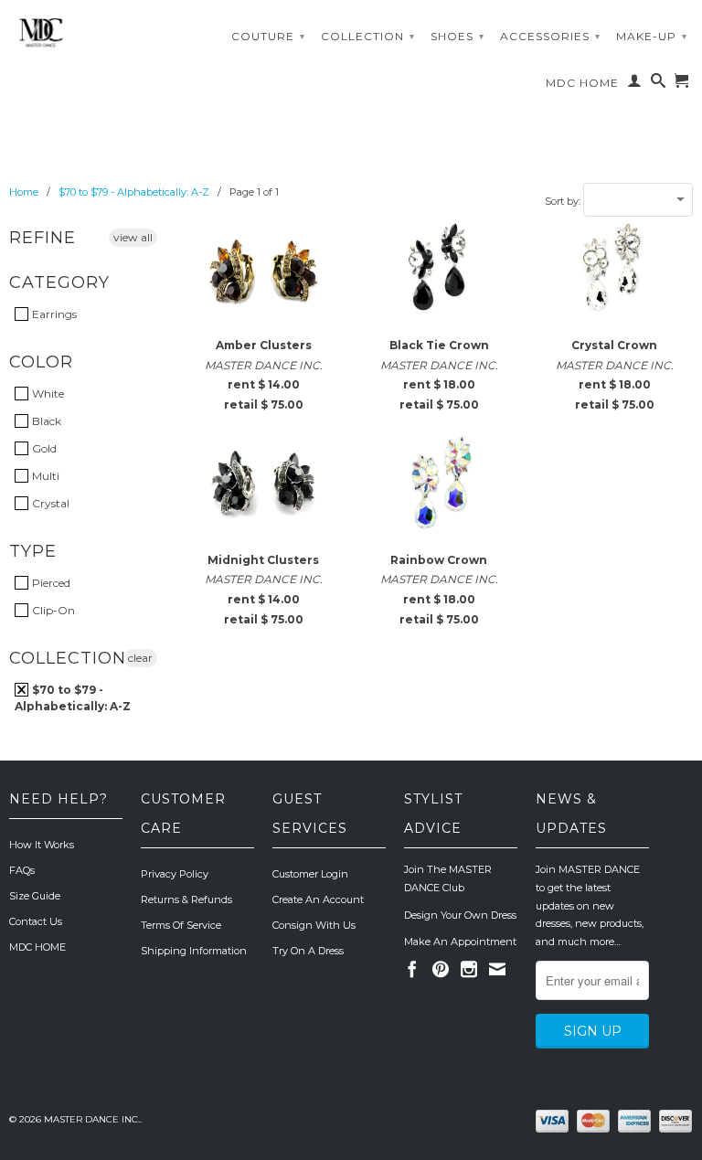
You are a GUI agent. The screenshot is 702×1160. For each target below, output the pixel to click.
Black (45, 421)
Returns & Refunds (186, 899)
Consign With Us (314, 925)
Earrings (53, 314)
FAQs (22, 870)
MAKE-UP (651, 36)
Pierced (49, 583)
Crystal (49, 503)
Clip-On (52, 610)
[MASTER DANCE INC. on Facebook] (412, 969)
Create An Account (318, 899)
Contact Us (35, 921)
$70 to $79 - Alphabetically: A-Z (73, 698)
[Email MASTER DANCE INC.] (497, 969)
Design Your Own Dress (460, 915)
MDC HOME (582, 83)
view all (133, 237)
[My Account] (635, 84)
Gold (43, 448)
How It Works (41, 844)
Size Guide (34, 895)
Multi (44, 476)
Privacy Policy (174, 873)
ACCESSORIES (550, 36)
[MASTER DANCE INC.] (87, 33)
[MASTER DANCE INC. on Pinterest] (440, 969)
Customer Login (310, 873)
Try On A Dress (308, 950)
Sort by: (564, 201)
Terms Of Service (181, 925)
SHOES (457, 36)
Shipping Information (194, 950)
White (46, 393)
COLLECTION (368, 36)
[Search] (658, 84)
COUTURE (268, 36)
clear (140, 658)
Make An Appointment (460, 941)
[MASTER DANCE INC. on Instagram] (469, 969)
